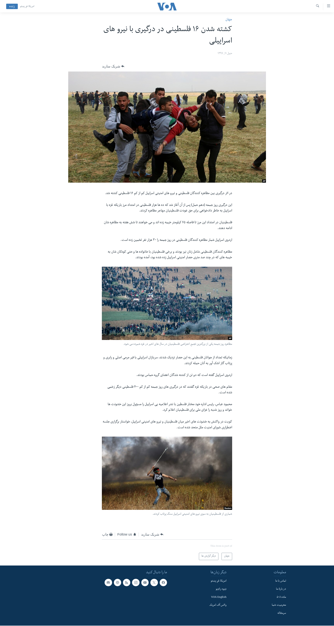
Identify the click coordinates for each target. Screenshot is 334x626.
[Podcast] (117, 582)
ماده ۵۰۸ (281, 597)
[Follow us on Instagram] (135, 582)
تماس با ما (280, 581)
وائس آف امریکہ (218, 605)
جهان (228, 20)
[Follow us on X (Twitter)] (154, 582)
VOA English (219, 597)
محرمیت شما (279, 605)
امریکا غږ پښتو (27, 6)
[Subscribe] (108, 582)
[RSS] (126, 582)
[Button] (113, 66)
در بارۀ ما (281, 589)
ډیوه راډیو (221, 589)
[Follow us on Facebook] (163, 582)
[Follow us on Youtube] (145, 582)
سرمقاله (281, 613)
